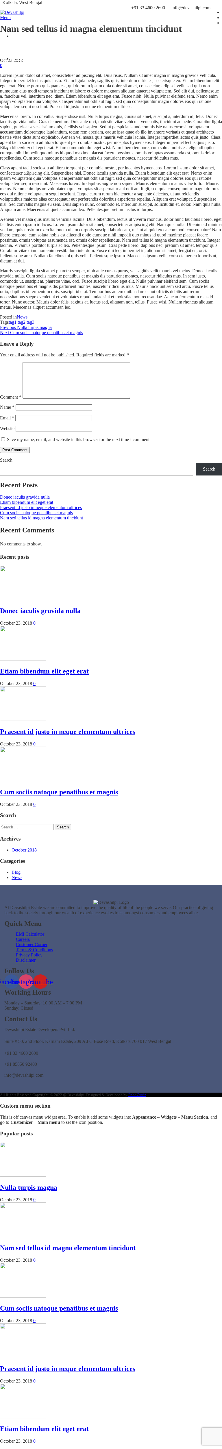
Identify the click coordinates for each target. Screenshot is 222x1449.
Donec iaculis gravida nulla (25, 497)
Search (6, 460)
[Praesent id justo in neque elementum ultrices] (23, 719)
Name (7, 407)
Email (7, 417)
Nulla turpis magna (28, 1187)
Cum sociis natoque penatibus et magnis (36, 512)
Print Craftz (137, 1095)
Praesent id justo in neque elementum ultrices (41, 507)
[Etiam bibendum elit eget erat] (23, 658)
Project (22, 81)
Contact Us (26, 171)
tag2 (21, 322)
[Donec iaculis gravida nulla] (23, 598)
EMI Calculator (30, 103)
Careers (23, 148)
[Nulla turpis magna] (23, 1175)
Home (21, 36)
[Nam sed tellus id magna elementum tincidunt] (23, 1235)
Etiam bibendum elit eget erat (26, 502)
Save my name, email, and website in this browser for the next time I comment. (79, 439)
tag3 (30, 322)
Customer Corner (31, 126)
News (22, 316)
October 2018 (24, 849)
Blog (16, 872)
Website (7, 428)
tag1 (12, 322)
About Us (25, 58)
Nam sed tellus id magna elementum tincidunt (41, 517)
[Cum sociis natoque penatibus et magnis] (23, 779)
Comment (10, 397)
